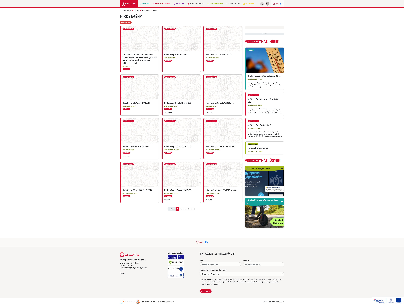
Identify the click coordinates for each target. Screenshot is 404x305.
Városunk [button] (145, 4)
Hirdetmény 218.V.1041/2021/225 (177, 103)
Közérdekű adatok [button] (197, 4)
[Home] (129, 3)
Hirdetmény (126, 69)
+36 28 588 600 (128, 265)
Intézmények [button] (250, 4)
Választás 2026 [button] (234, 4)
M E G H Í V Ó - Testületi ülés (260, 125)
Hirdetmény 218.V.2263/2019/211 (136, 103)
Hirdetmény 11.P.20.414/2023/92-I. (178, 146)
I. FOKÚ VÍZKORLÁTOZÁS (258, 148)
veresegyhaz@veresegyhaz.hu (136, 268)
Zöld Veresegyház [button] (216, 4)
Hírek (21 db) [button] (125, 22)
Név (201, 260)
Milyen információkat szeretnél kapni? (213, 270)
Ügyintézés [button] (180, 4)
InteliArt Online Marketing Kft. (164, 301)
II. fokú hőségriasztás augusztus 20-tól (264, 76)
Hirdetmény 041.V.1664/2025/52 (219, 54)
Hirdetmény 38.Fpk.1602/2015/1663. (221, 146)
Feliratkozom (205, 291)
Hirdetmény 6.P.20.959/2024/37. (136, 146)
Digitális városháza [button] (162, 4)
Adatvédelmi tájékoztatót (223, 279)
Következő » (188, 209)
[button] (262, 4)
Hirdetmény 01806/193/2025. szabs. (221, 190)
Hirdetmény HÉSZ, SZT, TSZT (176, 54)
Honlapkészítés (146, 301)
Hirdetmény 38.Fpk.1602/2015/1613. (137, 190)
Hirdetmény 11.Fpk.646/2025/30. (177, 190)
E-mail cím (247, 260)
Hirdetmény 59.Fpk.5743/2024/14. (220, 103)
